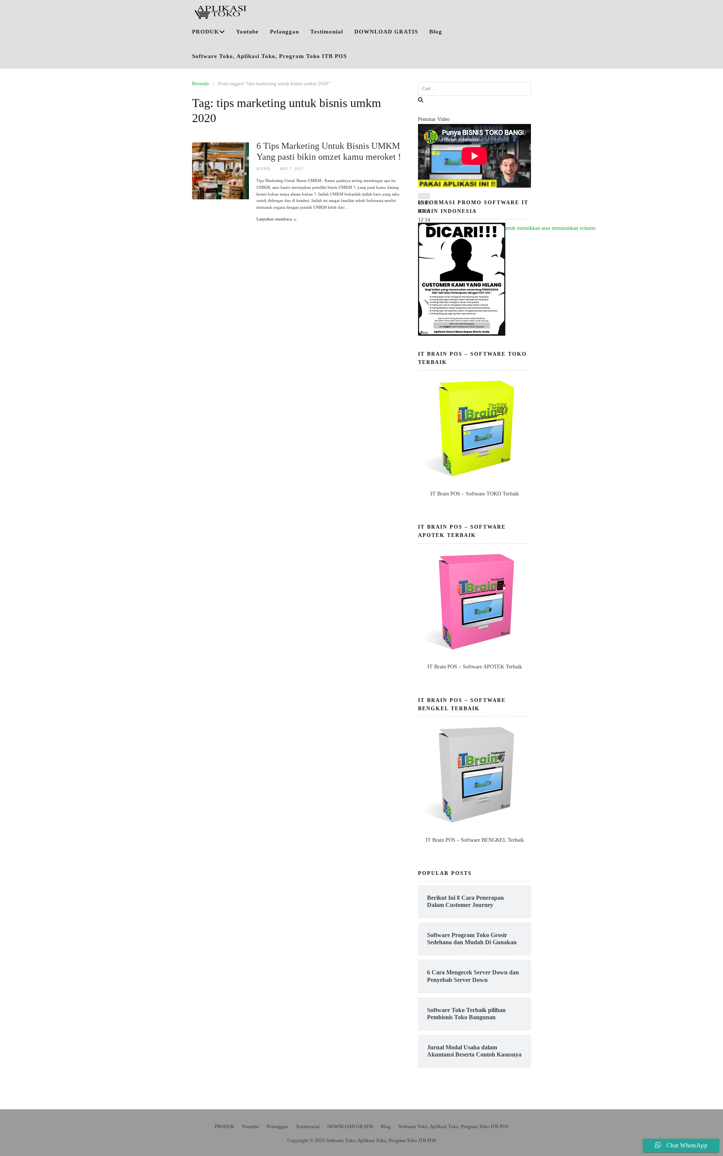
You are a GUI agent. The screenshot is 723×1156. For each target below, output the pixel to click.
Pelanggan (284, 32)
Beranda (200, 83)
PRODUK (205, 32)
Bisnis (263, 169)
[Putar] (424, 196)
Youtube (247, 32)
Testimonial (326, 32)
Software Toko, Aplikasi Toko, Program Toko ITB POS (269, 56)
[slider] (513, 228)
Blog (435, 32)
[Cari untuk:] (474, 89)
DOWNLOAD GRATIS (386, 32)
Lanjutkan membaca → (276, 219)
